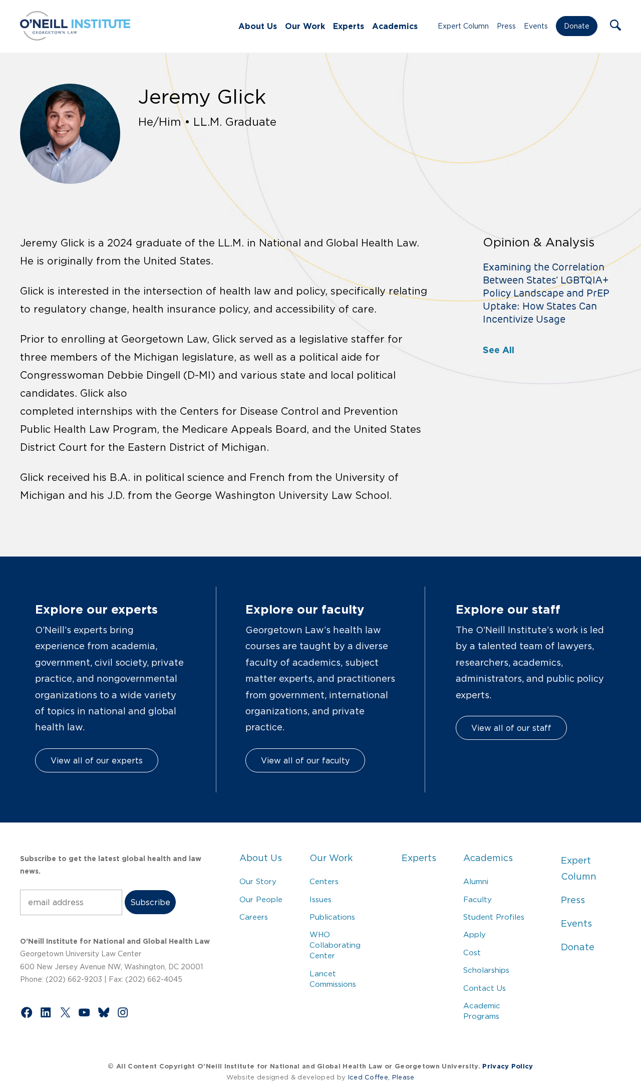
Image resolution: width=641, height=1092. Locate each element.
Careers (253, 917)
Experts (348, 26)
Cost (472, 952)
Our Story (257, 881)
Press (506, 26)
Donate (576, 26)
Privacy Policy (507, 1066)
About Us (257, 26)
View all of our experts (97, 760)
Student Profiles (493, 917)
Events (536, 26)
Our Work (305, 26)
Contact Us (484, 988)
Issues (320, 899)
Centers (324, 881)
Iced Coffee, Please (381, 1077)
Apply (474, 934)
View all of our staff (511, 727)
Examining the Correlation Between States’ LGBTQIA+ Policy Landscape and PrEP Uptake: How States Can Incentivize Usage (546, 293)
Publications (332, 917)
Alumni (475, 881)
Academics (395, 26)
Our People (260, 899)
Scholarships (486, 970)
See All (498, 350)
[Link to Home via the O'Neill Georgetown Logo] (75, 37)
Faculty (477, 899)
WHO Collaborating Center (335, 945)
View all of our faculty (305, 760)
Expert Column (463, 26)
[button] (615, 26)
